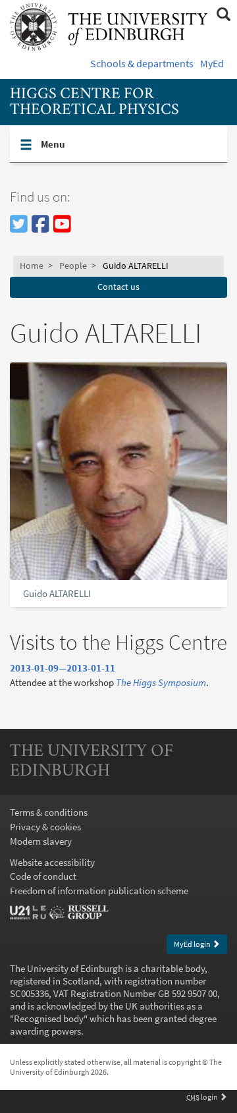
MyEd (212, 63)
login (202, 1097)
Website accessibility (52, 862)
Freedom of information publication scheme (99, 890)
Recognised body (49, 1018)
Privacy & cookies (45, 826)
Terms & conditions (49, 812)
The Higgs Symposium (161, 682)
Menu (91, 143)
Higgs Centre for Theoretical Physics (94, 102)
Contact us (118, 287)
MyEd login (193, 944)
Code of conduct (43, 876)
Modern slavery (41, 841)
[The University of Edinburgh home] (108, 26)
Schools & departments (142, 63)
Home (31, 265)
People (73, 265)
